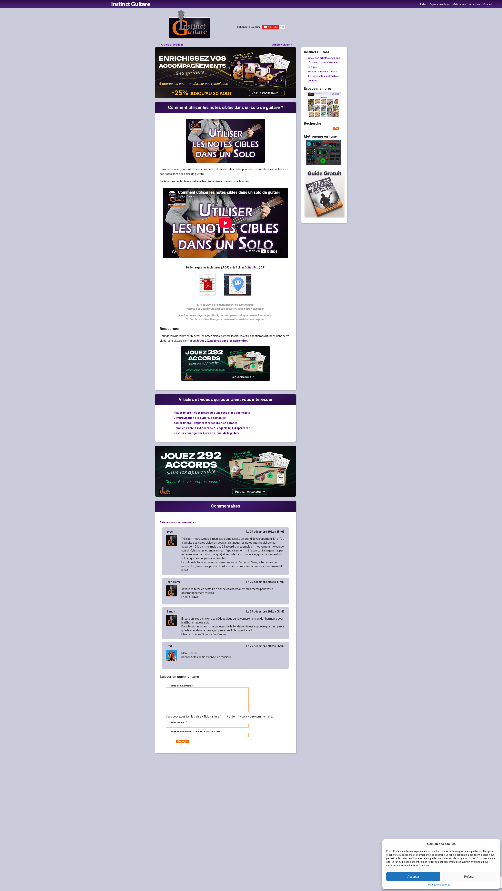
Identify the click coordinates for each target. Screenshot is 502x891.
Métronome (459, 4)
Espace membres (439, 4)
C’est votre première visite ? (323, 62)
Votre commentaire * (182, 686)
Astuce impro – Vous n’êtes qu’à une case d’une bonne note (212, 412)
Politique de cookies (439, 884)
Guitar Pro (213, 181)
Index (423, 4)
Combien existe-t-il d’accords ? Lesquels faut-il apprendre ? (213, 428)
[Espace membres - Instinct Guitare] (323, 116)
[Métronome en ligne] (323, 164)
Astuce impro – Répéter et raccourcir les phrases (205, 423)
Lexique (312, 67)
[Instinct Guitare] (189, 37)
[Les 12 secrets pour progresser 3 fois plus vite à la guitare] (324, 217)
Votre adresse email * (195, 731)
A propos (474, 4)
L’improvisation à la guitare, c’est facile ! (200, 417)
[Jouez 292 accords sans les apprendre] (225, 495)
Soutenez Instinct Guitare (322, 71)
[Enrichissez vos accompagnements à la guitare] (225, 97)
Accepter (413, 876)
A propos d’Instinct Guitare (323, 76)
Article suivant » (282, 44)
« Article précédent (171, 44)
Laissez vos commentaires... (179, 522)
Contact (487, 4)
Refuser (469, 876)
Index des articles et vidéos (323, 58)
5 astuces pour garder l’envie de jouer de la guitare (206, 433)
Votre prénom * (179, 722)
